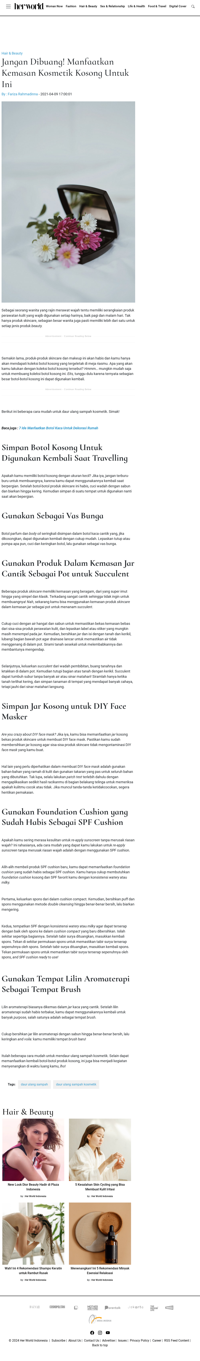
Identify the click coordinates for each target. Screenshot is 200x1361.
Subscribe (58, 1340)
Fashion (71, 6)
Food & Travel (157, 6)
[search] (193, 6)
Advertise (108, 1340)
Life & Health (136, 6)
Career (156, 1340)
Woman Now (54, 6)
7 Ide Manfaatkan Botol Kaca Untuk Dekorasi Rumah (58, 428)
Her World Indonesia (35, 1196)
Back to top (100, 1345)
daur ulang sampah (34, 1084)
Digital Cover (177, 6)
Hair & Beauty (88, 6)
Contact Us (91, 1340)
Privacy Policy (139, 1340)
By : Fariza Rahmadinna (20, 94)
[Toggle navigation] (8, 6)
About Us (74, 1340)
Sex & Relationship (112, 6)
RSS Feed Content (176, 1340)
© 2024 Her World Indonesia (28, 1340)
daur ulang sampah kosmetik (76, 1084)
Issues (122, 1340)
